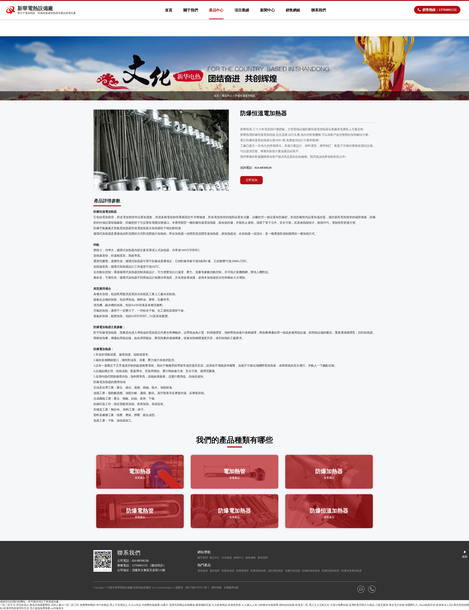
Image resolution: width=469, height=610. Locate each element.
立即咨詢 (251, 180)
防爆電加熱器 (258, 570)
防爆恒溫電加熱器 (245, 95)
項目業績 (241, 10)
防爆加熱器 (227, 570)
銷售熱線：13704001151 (439, 10)
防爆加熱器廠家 (142, 587)
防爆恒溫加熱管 (330, 570)
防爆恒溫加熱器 (311, 570)
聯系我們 (318, 10)
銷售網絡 (293, 10)
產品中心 (216, 10)
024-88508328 (263, 167)
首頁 (168, 10)
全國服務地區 (231, 587)
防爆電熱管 (242, 570)
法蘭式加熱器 (292, 570)
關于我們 (190, 10)
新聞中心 (267, 10)
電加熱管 (215, 570)
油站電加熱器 (275, 570)
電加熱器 (202, 570)
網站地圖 (216, 587)
